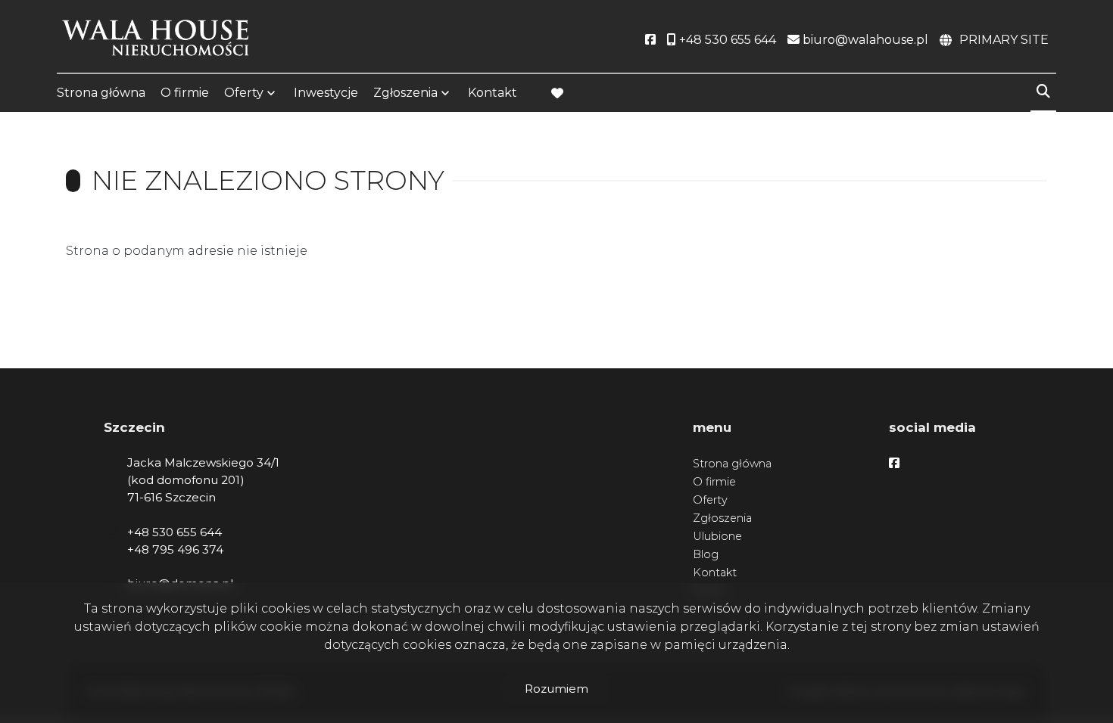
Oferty (243, 92)
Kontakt (492, 92)
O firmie (185, 92)
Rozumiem (556, 688)
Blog (706, 554)
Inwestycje (326, 92)
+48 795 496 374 (175, 549)
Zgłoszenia (722, 518)
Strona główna (101, 92)
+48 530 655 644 (174, 532)
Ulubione (717, 536)
